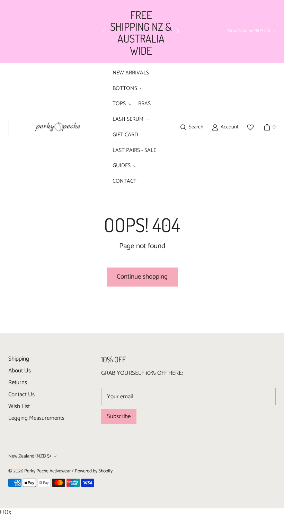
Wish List (19, 406)
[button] (126, 89)
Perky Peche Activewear (47, 471)
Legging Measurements (36, 418)
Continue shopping (142, 276)
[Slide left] (104, 31)
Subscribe (119, 416)
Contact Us (21, 394)
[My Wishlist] (250, 127)
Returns (17, 382)
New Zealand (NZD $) (249, 31)
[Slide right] (178, 31)
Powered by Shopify (94, 471)
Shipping (18, 359)
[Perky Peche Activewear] (54, 127)
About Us (19, 370)
